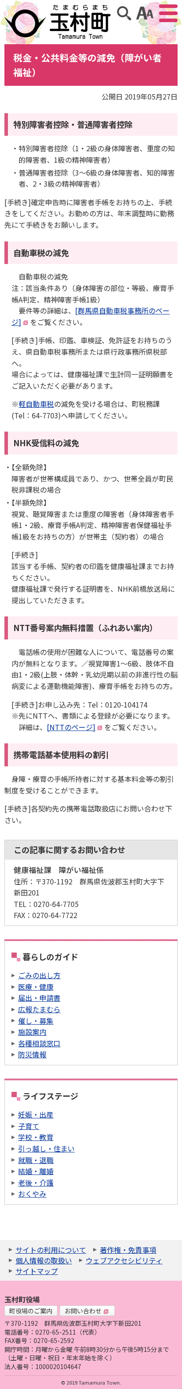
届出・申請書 (39, 997)
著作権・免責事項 (128, 1249)
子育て (28, 1126)
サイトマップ (36, 1271)
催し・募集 (35, 1020)
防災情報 (32, 1054)
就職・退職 (35, 1160)
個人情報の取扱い (43, 1260)
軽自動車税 (36, 403)
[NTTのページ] (71, 727)
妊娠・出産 (35, 1114)
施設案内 (32, 1031)
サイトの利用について (50, 1249)
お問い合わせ (83, 1310)
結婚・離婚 (35, 1171)
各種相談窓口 (39, 1043)
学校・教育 (35, 1137)
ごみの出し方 (39, 975)
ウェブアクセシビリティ (124, 1260)
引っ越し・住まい (46, 1148)
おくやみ (32, 1193)
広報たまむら (39, 1009)
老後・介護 (35, 1182)
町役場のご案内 (31, 1310)
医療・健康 (35, 986)
